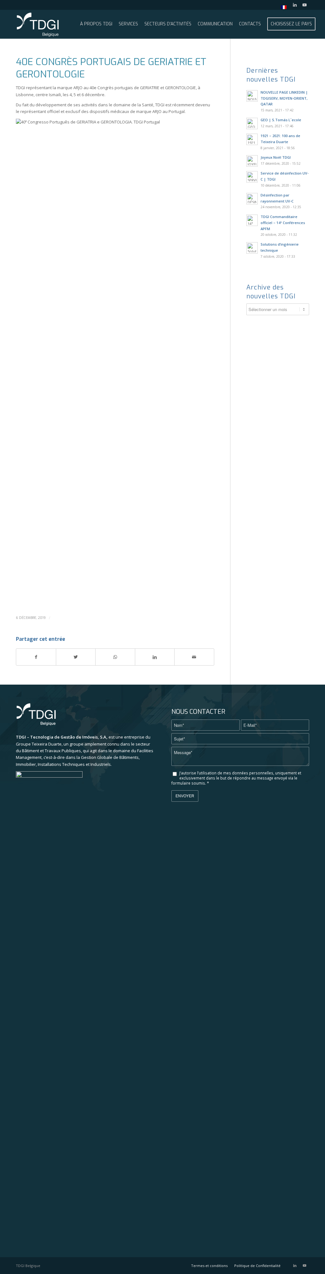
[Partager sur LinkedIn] (155, 657)
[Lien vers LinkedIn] (294, 5)
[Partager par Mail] (194, 657)
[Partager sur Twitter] (76, 657)
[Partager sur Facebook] (36, 657)
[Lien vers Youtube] (304, 5)
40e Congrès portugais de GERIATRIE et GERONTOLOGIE (111, 68)
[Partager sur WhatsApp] (115, 657)
